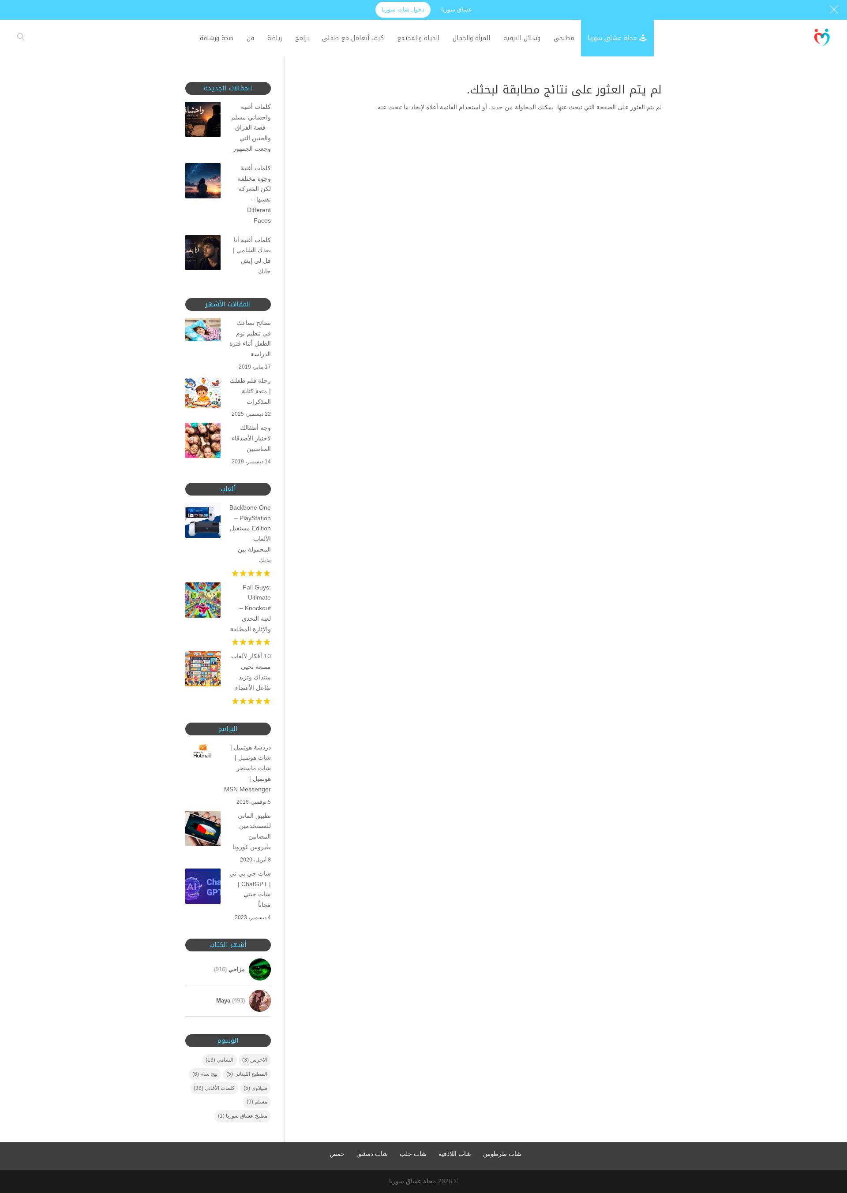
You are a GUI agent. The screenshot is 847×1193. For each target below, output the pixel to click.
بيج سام (204, 1074)
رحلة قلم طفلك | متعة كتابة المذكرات (250, 391)
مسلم (257, 1102)
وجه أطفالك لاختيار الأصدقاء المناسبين (251, 438)
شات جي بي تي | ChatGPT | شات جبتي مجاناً (250, 889)
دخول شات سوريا (403, 9)
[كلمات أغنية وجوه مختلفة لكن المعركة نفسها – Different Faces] (203, 182)
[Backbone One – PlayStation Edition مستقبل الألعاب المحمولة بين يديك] (203, 522)
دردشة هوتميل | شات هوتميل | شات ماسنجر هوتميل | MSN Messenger (250, 768)
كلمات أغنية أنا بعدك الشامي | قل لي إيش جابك (252, 255)
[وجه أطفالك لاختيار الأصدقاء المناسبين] (203, 442)
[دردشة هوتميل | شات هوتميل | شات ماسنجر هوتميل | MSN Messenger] (203, 753)
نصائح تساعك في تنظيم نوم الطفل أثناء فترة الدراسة (250, 338)
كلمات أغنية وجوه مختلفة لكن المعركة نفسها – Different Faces (254, 194)
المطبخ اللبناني (246, 1074)
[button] (825, 1134)
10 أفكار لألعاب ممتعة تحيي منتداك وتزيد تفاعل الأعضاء (251, 671)
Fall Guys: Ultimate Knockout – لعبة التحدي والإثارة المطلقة (250, 608)
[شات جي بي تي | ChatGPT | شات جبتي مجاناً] (203, 888)
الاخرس (254, 1060)
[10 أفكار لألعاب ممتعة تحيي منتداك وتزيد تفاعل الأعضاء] (203, 670)
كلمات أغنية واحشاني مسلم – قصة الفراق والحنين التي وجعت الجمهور (251, 127)
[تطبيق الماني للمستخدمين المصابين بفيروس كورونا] (203, 830)
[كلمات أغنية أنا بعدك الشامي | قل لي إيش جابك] (203, 254)
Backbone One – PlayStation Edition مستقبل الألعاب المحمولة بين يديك (250, 533)
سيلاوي (255, 1088)
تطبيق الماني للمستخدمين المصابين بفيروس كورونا (251, 831)
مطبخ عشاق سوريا (242, 1116)
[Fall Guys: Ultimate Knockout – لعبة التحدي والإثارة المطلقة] (203, 601)
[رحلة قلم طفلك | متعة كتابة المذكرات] (203, 395)
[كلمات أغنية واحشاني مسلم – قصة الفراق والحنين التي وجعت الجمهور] (203, 121)
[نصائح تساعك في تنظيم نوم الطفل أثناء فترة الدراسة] (203, 331)
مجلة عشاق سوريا (412, 1181)
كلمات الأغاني (214, 1088)
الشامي (219, 1060)
